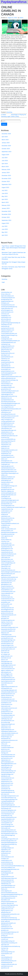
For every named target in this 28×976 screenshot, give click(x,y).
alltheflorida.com (6, 912)
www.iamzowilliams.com (8, 867)
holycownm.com (5, 706)
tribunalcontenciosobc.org (8, 579)
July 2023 (4, 190)
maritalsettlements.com (7, 677)
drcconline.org (5, 722)
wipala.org (4, 538)
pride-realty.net (5, 921)
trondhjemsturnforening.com (9, 896)
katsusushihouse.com (7, 611)
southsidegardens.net (7, 873)
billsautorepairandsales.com (9, 901)
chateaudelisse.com (6, 374)
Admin (21, 17)
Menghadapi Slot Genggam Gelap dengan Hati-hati (13, 263)
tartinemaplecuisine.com (8, 649)
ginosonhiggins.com (6, 674)
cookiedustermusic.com (8, 699)
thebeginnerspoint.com (7, 561)
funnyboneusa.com (6, 697)
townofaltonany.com (7, 683)
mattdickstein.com (6, 779)
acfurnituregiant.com (7, 310)
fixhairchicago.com (6, 736)
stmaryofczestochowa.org (8, 636)
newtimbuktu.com (6, 317)
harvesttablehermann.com (8, 405)
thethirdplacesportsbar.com (9, 878)
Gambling (9, 112)
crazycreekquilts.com (7, 593)
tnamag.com (4, 753)
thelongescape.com (6, 661)
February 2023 (6, 205)
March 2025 (5, 139)
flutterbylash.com (6, 925)
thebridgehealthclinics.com (8, 763)
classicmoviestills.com (7, 555)
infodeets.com (5, 303)
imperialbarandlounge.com (8, 430)
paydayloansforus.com (7, 328)
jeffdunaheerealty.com (7, 803)
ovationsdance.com (6, 511)
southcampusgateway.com (8, 373)
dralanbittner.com (6, 453)
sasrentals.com (5, 484)
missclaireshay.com (6, 292)
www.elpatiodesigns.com (8, 885)
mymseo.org (4, 948)
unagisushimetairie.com (7, 346)
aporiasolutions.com (7, 758)
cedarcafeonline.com (7, 308)
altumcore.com (5, 749)
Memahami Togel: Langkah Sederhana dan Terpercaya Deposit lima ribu (14, 253)
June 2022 (5, 229)
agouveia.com (5, 944)
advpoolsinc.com (6, 727)
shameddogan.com (6, 767)
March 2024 (5, 166)
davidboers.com (5, 776)
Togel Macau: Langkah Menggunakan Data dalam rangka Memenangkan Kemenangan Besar (14, 247)
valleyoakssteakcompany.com (9, 733)
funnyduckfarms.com (7, 928)
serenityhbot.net (5, 788)
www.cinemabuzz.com (7, 857)
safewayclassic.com (6, 331)
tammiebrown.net (6, 658)
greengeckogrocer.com (7, 489)
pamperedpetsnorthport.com (9, 462)
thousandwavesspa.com (8, 715)
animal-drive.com (6, 751)
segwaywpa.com (6, 760)
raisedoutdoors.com (6, 432)
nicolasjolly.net (5, 606)
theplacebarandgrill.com (8, 724)
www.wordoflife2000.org (8, 439)
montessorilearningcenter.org (9, 905)
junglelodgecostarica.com (8, 665)
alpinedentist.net (5, 365)
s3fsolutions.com (6, 412)
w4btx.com (4, 475)
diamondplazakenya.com (8, 898)
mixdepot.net (5, 858)
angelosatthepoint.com (7, 729)
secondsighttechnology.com (9, 486)
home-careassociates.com (8, 529)
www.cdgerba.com (6, 891)
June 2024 (5, 160)
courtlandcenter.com (7, 717)
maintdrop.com (5, 358)
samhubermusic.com (7, 966)
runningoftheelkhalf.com (8, 801)
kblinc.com (4, 459)
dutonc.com (4, 659)
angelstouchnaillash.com (8, 477)
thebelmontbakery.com (7, 330)
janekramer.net (5, 650)
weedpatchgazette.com (7, 457)
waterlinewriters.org (6, 765)
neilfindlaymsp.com (6, 719)
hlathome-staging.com (7, 491)
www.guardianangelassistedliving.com (12, 894)
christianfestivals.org (7, 667)
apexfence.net (5, 968)
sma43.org (4, 837)
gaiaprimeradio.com (6, 656)
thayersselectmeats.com (8, 756)
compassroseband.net (7, 747)
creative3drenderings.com (8, 770)
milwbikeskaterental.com (8, 679)
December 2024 (6, 145)
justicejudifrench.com (7, 638)
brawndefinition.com (7, 589)
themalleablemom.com (7, 641)
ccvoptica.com (5, 846)
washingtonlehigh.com (7, 848)
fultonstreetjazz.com (7, 383)
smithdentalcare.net (6, 962)
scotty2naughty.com (7, 624)
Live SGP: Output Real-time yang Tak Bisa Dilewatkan (13, 258)
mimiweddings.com (6, 959)
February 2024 (6, 169)
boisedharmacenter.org (7, 534)
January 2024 (6, 172)
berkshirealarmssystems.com (9, 450)
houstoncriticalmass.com (8, 570)
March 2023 (5, 202)
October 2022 (6, 217)
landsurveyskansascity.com (9, 817)
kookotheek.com (6, 369)
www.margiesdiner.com (7, 826)
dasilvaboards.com (6, 582)
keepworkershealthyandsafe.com (10, 340)
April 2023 (5, 199)
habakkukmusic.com (7, 785)
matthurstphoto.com (7, 910)
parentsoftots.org (6, 769)
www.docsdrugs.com (7, 824)
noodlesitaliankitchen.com (8, 342)
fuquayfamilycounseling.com (9, 943)
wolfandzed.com (6, 853)
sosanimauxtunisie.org (7, 362)
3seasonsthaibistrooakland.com (10, 523)
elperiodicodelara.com (7, 296)
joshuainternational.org (7, 790)
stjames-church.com (7, 622)
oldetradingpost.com (7, 394)
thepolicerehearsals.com (8, 573)
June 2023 (5, 193)
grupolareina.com (6, 389)
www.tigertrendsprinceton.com (10, 796)
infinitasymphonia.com (7, 607)
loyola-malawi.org (6, 539)
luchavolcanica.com (6, 704)
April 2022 (5, 235)
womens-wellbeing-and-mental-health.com (13, 507)
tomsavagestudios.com (7, 505)
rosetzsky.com (5, 616)
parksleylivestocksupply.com (9, 532)
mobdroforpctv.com (6, 550)
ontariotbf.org (5, 337)
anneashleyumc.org (6, 815)
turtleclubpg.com (6, 710)
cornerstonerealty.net (7, 864)
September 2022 (6, 220)
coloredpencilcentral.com (8, 426)
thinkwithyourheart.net (7, 434)
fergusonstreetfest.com (7, 907)
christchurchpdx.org (6, 597)
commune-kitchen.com (7, 600)
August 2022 (5, 223)
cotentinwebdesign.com (8, 392)
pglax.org (3, 684)
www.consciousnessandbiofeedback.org (12, 865)
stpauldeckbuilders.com (8, 819)
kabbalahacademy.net (7, 478)
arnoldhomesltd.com (7, 425)
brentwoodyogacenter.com (8, 840)
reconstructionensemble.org (9, 701)
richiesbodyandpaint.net (8, 297)
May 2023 (4, 196)
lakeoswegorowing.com (8, 941)
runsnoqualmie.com (6, 822)
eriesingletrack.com (6, 460)
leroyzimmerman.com (7, 934)
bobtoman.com (5, 360)
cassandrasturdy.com (7, 552)
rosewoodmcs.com (6, 860)
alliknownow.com (6, 575)
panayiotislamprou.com (7, 371)
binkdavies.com (5, 595)
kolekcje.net (4, 514)
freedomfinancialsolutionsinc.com (10, 806)
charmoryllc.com (6, 566)
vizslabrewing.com (6, 451)
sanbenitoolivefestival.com (8, 554)
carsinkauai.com (5, 916)
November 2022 (6, 214)
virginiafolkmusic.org (7, 509)
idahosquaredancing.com (8, 441)
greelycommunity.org (7, 613)
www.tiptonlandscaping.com (9, 842)
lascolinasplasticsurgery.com (9, 833)
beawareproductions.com (8, 629)
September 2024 (6, 151)
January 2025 (6, 142)
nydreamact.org (5, 344)
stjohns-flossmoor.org (7, 695)
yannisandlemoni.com (7, 455)
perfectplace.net (5, 521)
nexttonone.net (5, 787)
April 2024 (5, 163)
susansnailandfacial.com (8, 792)
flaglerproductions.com (7, 588)
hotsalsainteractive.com (8, 305)
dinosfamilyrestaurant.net (8, 401)
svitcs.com (4, 744)
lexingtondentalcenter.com (8, 495)
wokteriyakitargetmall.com (8, 493)
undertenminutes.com (7, 312)
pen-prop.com (5, 794)
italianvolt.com (5, 448)
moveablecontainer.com (8, 387)
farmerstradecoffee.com (8, 772)
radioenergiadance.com (7, 367)
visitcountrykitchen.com (8, 668)
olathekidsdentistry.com (8, 468)
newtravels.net (5, 326)
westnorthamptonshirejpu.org (9, 380)
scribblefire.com (5, 525)
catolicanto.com (5, 516)
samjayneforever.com (7, 908)
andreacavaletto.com (7, 530)
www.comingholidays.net (8, 563)
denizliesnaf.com (6, 738)
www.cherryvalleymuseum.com (10, 391)
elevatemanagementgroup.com (10, 932)
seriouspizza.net (5, 745)
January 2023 (6, 208)
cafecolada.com (5, 557)
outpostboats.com (6, 543)
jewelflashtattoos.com (7, 348)
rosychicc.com (5, 541)
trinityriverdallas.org (6, 520)
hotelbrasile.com (5, 382)
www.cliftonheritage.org (8, 835)
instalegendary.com (6, 339)
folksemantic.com (6, 444)
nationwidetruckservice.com (9, 708)
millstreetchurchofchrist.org (9, 917)
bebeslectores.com (6, 398)
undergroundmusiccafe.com (9, 964)
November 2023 (6, 178)
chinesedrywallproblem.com (9, 692)
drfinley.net (4, 935)
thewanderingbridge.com (8, 640)
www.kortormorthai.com (8, 812)
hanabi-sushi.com (6, 851)
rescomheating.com (6, 957)
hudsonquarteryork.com (8, 887)
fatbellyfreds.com (6, 883)
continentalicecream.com (8, 591)
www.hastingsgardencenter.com (10, 869)
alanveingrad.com (6, 672)
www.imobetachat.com (7, 778)
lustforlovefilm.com (6, 604)
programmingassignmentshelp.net (10, 322)
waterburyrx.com (6, 726)
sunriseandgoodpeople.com (9, 690)
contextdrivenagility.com (8, 631)
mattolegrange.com (6, 663)
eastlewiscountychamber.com (9, 577)
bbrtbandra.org (5, 351)
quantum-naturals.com (7, 903)
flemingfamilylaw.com (7, 937)
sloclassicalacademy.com (8, 581)
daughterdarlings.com (7, 301)
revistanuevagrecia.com (8, 620)
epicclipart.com (5, 355)
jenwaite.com (5, 930)
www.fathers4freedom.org (8, 797)
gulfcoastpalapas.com (7, 762)
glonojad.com (5, 618)
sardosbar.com (5, 446)
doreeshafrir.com (6, 625)
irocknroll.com (5, 437)
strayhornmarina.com (7, 586)
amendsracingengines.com (8, 810)
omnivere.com (5, 314)
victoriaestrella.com (6, 713)
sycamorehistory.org (7, 862)
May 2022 (4, 232)
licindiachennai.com (6, 299)
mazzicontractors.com (7, 876)
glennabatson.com (6, 584)
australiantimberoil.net (7, 400)
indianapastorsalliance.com (8, 731)
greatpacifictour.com (7, 711)
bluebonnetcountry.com (7, 353)
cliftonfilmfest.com (6, 428)
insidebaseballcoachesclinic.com (10, 914)
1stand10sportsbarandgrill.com (10, 473)
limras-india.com (5, 294)
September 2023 (6, 184)
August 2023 (5, 187)
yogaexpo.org (5, 527)
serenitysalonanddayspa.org (9, 306)
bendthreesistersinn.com (8, 693)
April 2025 (5, 136)
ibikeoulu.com (5, 632)
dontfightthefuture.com (7, 423)
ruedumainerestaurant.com (8, 615)
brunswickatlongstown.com (9, 647)
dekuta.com (4, 855)
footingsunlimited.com (7, 821)
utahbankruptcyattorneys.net (9, 435)
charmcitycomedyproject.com (9, 627)
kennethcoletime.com (7, 643)
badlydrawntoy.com (6, 781)
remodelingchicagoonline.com (9, 839)
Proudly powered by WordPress (14, 974)
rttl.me (3, 955)
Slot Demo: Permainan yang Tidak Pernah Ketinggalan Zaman (13, 267)
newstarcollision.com (7, 482)
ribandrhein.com (5, 512)
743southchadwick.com (7, 417)
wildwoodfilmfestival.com (8, 378)
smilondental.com (6, 480)
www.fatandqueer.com (7, 813)
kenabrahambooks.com (7, 598)
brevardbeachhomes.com (8, 414)
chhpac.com (4, 950)
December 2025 (6, 133)
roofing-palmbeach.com (8, 421)
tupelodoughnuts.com (7, 466)
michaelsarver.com (6, 487)
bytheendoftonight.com (7, 545)
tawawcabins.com (6, 443)
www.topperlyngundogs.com (9, 799)
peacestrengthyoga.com (8, 805)
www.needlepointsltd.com (8, 830)
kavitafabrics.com (6, 702)
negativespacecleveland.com (9, 686)
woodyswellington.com (7, 882)
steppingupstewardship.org (9, 844)
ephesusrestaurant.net (7, 880)
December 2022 (6, 211)
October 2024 (6, 148)
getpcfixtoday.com (6, 349)
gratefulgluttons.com (7, 548)
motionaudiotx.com (6, 953)
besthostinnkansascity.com (8, 960)
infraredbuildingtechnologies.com (10, 403)
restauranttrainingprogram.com (10, 500)
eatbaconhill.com (6, 321)
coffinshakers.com (6, 634)
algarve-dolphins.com (7, 670)
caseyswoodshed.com (7, 735)
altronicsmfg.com (6, 319)
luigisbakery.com (6, 849)
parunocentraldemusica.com (9, 892)
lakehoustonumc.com (7, 783)
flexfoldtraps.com (6, 808)
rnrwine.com (4, 939)
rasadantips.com (5, 315)
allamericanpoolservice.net (8, 502)
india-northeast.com (7, 419)
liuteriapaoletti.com (6, 688)
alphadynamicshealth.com (8, 923)
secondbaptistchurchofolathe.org (10, 946)
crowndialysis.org (6, 498)
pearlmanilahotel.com (7, 357)
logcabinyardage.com (7, 774)
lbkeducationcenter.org (7, 518)
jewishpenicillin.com (6, 503)
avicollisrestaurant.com (7, 720)
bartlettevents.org (6, 385)
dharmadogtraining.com (8, 951)
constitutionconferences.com (9, 740)
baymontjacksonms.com (8, 681)
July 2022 (4, 226)
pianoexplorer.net (6, 871)
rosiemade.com (5, 464)
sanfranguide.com (6, 564)
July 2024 (4, 157)
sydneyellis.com (5, 496)
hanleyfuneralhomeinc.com (8, 469)
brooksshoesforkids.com (8, 754)
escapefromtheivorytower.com (9, 416)
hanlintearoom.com (6, 926)
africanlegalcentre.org (7, 609)
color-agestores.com (7, 536)
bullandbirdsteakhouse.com (9, 831)
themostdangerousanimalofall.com (11, 572)
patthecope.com (5, 742)
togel (3, 282)
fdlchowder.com (5, 828)
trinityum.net (4, 874)
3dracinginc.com (6, 568)
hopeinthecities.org (6, 546)
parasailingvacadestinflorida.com (10, 919)
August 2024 (5, 154)
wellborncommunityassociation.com (11, 376)
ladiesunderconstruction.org (9, 396)
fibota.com (4, 889)
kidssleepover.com (6, 324)
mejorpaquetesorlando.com (9, 471)
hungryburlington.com (7, 645)
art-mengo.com (5, 654)
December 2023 (6, 175)
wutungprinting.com (6, 676)
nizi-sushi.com (5, 652)
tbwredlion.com (5, 900)
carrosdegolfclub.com (7, 407)
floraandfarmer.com (6, 410)
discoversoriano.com (7, 559)
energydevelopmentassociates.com (11, 408)
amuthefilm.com (5, 602)
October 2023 (6, 181)
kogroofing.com (5, 364)
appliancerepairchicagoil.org (9, 335)
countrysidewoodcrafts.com (9, 333)
